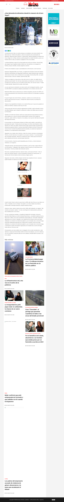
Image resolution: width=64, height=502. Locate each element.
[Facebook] (54, 4)
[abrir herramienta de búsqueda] (9, 4)
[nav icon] (6, 4)
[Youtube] (58, 4)
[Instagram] (57, 4)
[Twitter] (56, 4)
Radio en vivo (55, 0)
